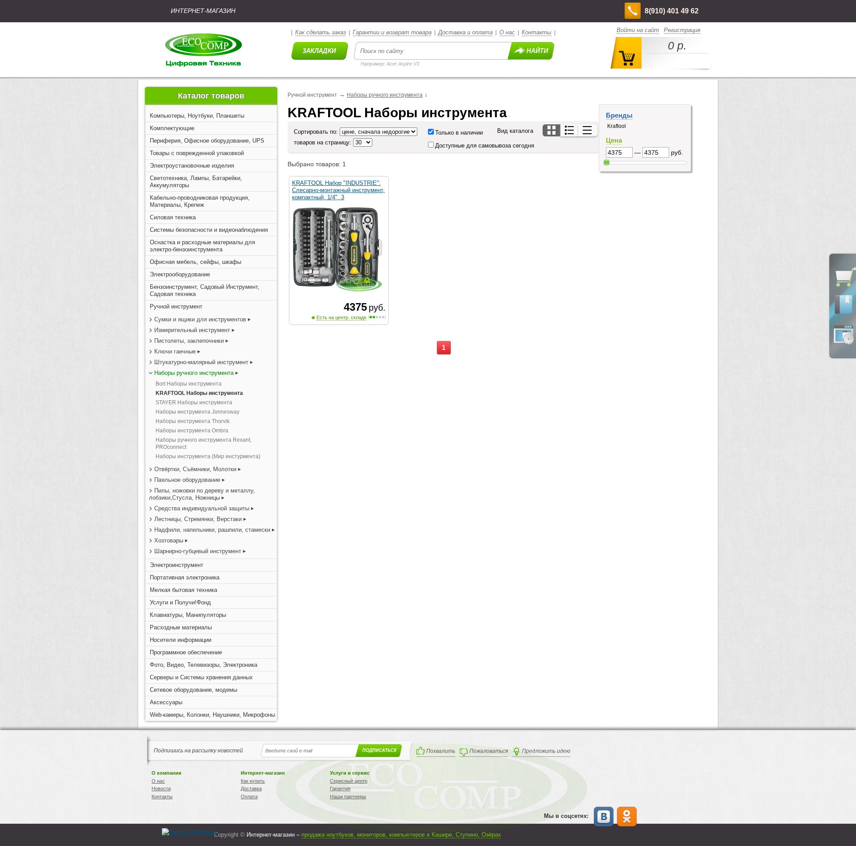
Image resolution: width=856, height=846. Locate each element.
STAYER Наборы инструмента (194, 402)
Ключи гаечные (175, 351)
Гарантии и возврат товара (392, 32)
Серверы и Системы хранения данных (201, 677)
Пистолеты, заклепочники (189, 340)
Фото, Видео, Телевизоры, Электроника (203, 664)
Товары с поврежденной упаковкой (197, 153)
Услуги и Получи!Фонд (180, 602)
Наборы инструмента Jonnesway (197, 412)
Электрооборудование (180, 274)
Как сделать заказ (320, 32)
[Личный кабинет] (843, 342)
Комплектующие (172, 128)
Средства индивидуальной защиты (201, 508)
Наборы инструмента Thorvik (193, 421)
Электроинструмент (176, 565)
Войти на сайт (638, 30)
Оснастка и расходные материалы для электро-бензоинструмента (202, 246)
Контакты (536, 32)
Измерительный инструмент (193, 330)
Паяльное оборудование (188, 479)
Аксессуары (166, 702)
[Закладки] (843, 313)
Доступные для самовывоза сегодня (484, 145)
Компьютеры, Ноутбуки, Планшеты (197, 115)
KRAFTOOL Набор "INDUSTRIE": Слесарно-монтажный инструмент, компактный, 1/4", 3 (338, 190)
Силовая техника (173, 217)
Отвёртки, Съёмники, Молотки (195, 469)
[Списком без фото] (587, 130)
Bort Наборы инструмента (189, 384)
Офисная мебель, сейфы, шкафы (195, 262)
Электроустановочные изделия (192, 165)
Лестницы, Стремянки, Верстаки (198, 519)
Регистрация (682, 30)
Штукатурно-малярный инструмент (201, 362)
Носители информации (180, 640)
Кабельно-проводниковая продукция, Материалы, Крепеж (200, 201)
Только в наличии (459, 132)
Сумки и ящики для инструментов (200, 319)
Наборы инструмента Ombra (192, 430)
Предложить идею (546, 751)
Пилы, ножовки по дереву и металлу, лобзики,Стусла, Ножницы (202, 494)
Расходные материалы (181, 627)
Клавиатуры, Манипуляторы (188, 615)
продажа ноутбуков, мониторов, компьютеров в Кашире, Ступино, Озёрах (401, 834)
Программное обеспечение (186, 652)
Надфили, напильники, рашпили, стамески (212, 529)
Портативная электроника (184, 577)
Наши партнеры (348, 796)
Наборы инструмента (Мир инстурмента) (208, 456)
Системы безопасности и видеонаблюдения (209, 229)
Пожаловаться (488, 751)
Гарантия (340, 788)
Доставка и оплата (465, 32)
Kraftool (616, 126)
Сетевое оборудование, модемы (193, 689)
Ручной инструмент (176, 306)
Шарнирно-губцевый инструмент (197, 551)
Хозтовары (168, 540)
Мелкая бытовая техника (183, 590)
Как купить (253, 781)
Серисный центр (348, 781)
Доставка (251, 788)
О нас (507, 32)
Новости (161, 788)
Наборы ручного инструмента (194, 373)
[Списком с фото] (570, 130)
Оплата (249, 796)
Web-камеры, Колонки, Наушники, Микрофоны (212, 714)
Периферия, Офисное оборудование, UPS (207, 140)
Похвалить (440, 751)
